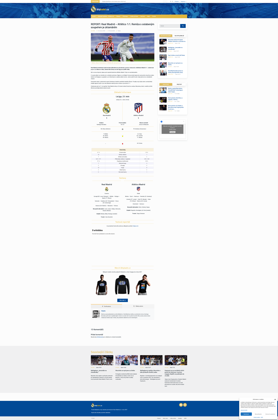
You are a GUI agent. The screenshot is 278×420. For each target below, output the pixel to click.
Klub (148, 16)
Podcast (159, 418)
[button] (275, 399)
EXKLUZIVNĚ (166, 84)
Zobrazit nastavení (270, 414)
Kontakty (180, 418)
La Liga (93, 30)
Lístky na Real (134, 16)
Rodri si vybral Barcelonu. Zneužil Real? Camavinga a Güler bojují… (175, 90)
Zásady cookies (257, 417)
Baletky (170, 93)
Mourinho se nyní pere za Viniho (175, 64)
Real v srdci (165, 418)
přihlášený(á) (100, 337)
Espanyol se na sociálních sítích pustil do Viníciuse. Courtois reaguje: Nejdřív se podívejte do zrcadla (174, 373)
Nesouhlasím (258, 414)
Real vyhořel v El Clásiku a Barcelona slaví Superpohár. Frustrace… (176, 107)
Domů (93, 16)
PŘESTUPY (179, 84)
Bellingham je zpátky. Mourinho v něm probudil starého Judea (150, 371)
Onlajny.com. (135, 226)
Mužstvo (170, 43)
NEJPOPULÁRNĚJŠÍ (179, 35)
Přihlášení (177, 1)
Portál (154, 16)
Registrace (183, 1)
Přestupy (125, 16)
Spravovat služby (244, 410)
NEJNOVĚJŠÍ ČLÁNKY (166, 35)
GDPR (262, 417)
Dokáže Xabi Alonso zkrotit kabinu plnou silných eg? (113, 1)
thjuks (119, 30)
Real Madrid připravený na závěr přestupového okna (175, 71)
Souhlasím (246, 414)
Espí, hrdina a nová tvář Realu (176, 55)
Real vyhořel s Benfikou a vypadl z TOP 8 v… (175, 99)
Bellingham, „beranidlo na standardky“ (175, 48)
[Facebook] (181, 405)
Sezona (143, 16)
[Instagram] (185, 405)
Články (118, 16)
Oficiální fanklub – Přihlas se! (106, 16)
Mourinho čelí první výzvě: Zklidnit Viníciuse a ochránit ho (176, 40)
